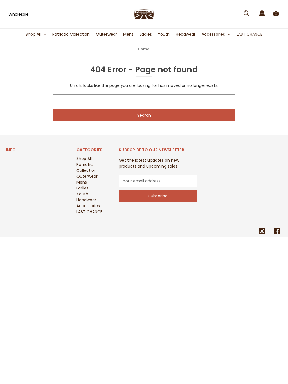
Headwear (185, 34)
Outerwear (106, 34)
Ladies (146, 34)
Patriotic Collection (71, 34)
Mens (128, 34)
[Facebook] (277, 231)
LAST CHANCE (249, 34)
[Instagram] (262, 231)
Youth (164, 34)
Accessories (213, 34)
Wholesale (18, 14)
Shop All (33, 34)
